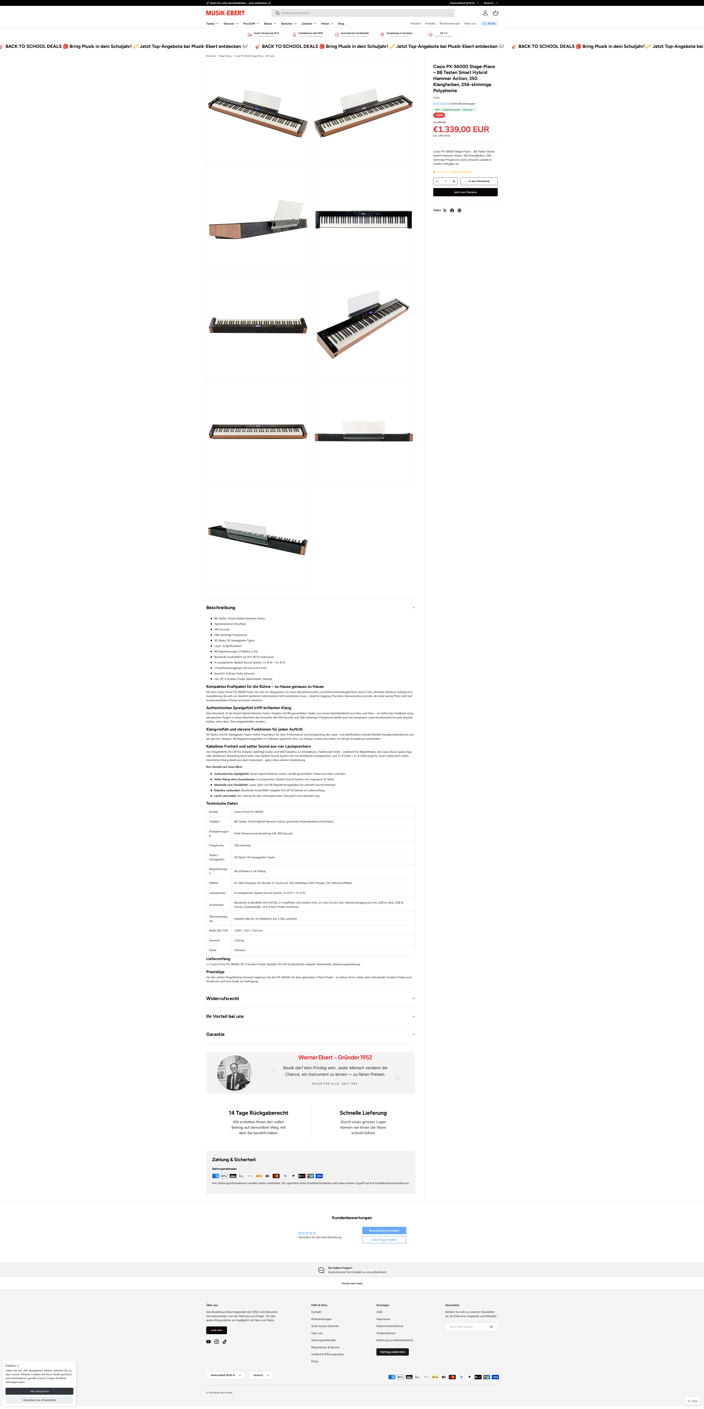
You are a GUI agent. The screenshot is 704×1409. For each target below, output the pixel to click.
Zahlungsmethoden (323, 1340)
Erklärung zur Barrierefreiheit (394, 1340)
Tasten (210, 24)
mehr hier (216, 1330)
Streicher (287, 24)
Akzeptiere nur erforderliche (39, 1400)
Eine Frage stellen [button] (384, 1239)
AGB (379, 1312)
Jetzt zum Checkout (465, 192)
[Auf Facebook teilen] (452, 210)
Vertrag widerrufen (392, 1352)
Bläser (268, 24)
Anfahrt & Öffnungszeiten (327, 1354)
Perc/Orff (249, 24)
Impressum (383, 1319)
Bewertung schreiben (384, 1230)
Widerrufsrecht (385, 1333)
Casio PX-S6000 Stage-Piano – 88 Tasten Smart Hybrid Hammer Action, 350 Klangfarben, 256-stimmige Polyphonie (255, 56)
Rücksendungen (450, 23)
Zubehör (307, 24)
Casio (436, 97)
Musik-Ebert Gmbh (223, 1392)
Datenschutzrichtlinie (389, 1326)
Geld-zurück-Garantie (325, 1326)
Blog (341, 24)
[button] (496, 13)
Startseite (211, 56)
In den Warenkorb (479, 181)
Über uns (470, 23)
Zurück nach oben (352, 1283)
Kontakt (430, 23)
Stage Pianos (225, 56)
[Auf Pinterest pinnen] (459, 210)
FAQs (314, 1361)
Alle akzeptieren (39, 1391)
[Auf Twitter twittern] (444, 210)
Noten (325, 24)
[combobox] (363, 13)
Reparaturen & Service (325, 1347)
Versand (415, 23)
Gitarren (229, 24)
